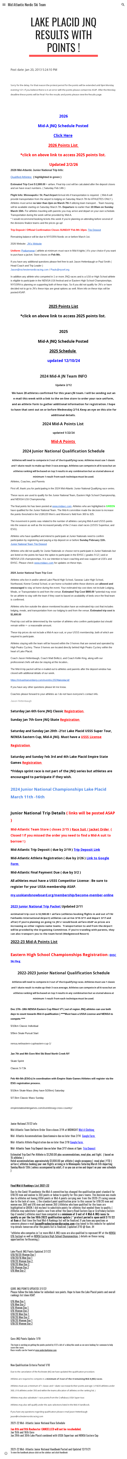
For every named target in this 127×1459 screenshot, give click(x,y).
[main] (63, 36)
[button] (4, 4)
